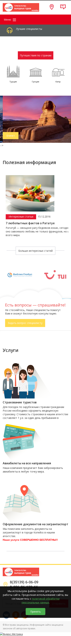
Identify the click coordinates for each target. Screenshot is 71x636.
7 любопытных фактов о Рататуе (27, 223)
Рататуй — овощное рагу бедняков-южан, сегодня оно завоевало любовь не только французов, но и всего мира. (34, 231)
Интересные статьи (18, 216)
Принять (35, 611)
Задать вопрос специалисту (25, 323)
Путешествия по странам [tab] (35, 55)
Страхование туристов (20, 402)
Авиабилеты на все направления (27, 463)
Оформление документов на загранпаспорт (35, 524)
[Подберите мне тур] (61, 8)
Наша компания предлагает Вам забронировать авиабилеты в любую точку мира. (33, 469)
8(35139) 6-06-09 (24, 582)
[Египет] (35, 119)
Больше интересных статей (35, 250)
